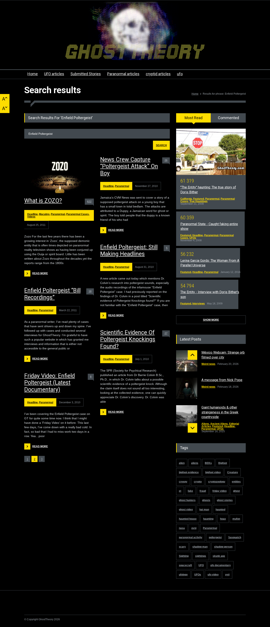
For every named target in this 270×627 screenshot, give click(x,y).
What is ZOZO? (43, 200)
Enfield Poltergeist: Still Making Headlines (129, 250)
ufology (183, 574)
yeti (227, 574)
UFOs (192, 237)
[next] (192, 428)
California (186, 198)
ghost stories (225, 500)
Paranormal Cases (77, 214)
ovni (193, 528)
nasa (182, 528)
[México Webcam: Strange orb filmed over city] (186, 360)
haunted (220, 509)
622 (89, 201)
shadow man (200, 546)
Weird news (208, 364)
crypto (198, 481)
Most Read (193, 118)
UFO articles (54, 74)
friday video (219, 490)
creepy (183, 481)
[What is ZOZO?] (59, 174)
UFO (201, 565)
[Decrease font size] (4, 108)
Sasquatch (234, 537)
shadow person (223, 546)
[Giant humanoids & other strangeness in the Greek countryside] (186, 415)
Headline (32, 214)
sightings (200, 556)
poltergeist (215, 537)
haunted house (188, 518)
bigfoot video (213, 472)
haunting (208, 518)
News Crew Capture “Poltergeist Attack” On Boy (129, 166)
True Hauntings (198, 201)
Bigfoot (222, 463)
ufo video (213, 574)
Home (32, 74)
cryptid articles (158, 74)
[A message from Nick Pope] (186, 388)
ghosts (206, 500)
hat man (204, 509)
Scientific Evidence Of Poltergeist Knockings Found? (127, 339)
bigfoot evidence (189, 472)
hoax (223, 518)
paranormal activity (190, 537)
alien (182, 463)
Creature (232, 472)
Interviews (198, 303)
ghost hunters (187, 500)
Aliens (205, 423)
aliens (194, 463)
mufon (236, 518)
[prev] (192, 355)
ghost (236, 490)
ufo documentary (220, 565)
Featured (198, 198)
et (180, 490)
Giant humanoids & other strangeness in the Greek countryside (219, 412)
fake (190, 490)
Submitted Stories (85, 74)
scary (182, 546)
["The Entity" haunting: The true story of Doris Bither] (211, 152)
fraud (203, 490)
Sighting (184, 556)
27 (166, 333)
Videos (31, 216)
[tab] (193, 119)
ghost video (186, 509)
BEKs (208, 463)
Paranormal (58, 214)
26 (166, 160)
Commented (228, 118)
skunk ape (219, 556)
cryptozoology (216, 481)
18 (90, 291)
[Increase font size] (4, 99)
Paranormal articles (123, 74)
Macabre (44, 214)
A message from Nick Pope (221, 380)
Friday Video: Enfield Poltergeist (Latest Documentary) (49, 382)
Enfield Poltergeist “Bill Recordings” (52, 294)
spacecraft (185, 565)
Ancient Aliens (219, 423)
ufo (180, 74)
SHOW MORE (211, 319)
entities (236, 481)
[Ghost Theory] (135, 53)
